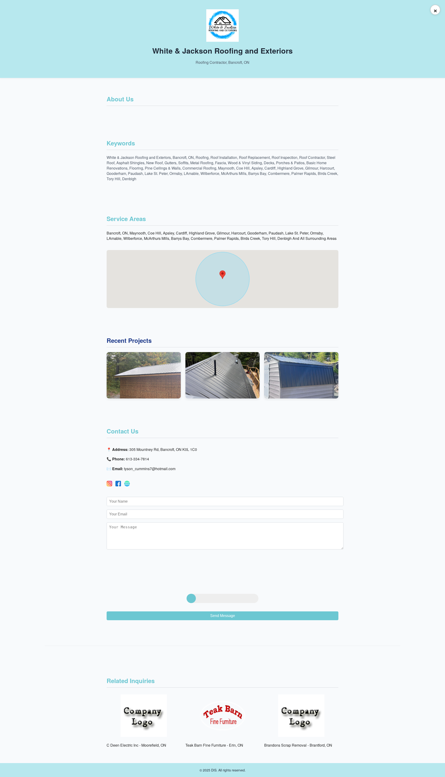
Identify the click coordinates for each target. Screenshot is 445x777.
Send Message (222, 616)
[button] (222, 274)
